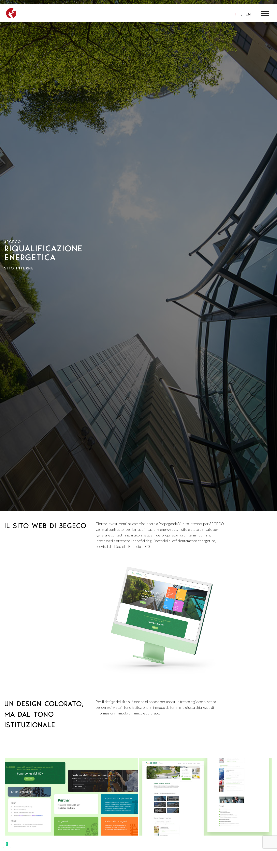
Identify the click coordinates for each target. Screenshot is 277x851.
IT (236, 14)
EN (248, 14)
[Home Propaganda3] (11, 12)
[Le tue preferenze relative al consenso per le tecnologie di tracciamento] (7, 844)
